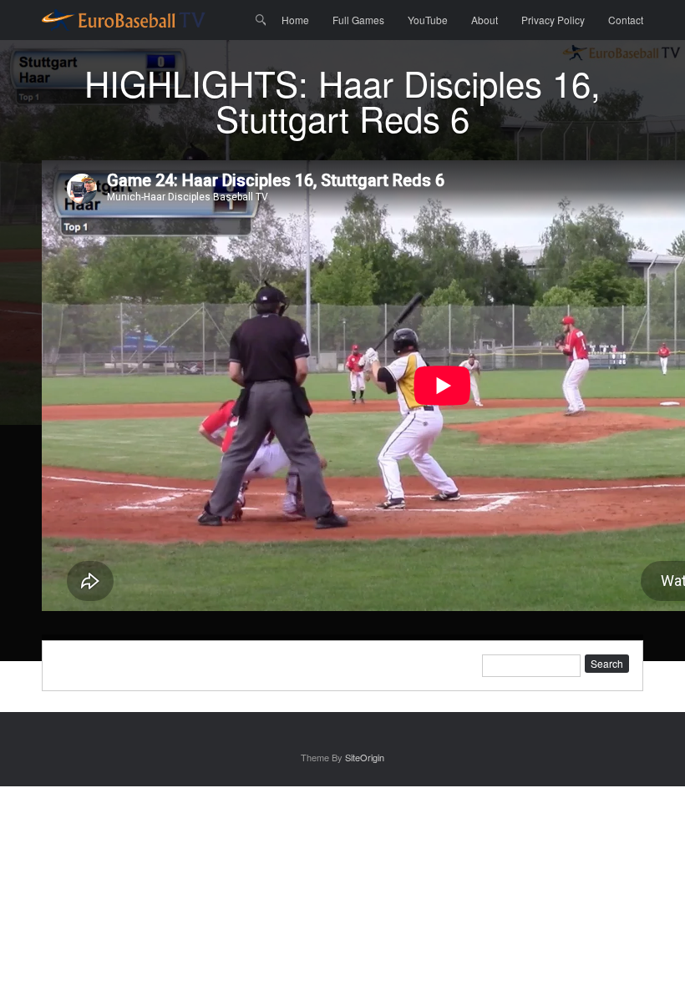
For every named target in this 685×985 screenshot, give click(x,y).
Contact (625, 20)
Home (295, 20)
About (484, 20)
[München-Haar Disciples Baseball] (124, 20)
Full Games (358, 20)
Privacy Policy (553, 20)
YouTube (428, 20)
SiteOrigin (364, 757)
